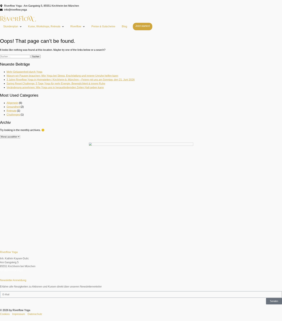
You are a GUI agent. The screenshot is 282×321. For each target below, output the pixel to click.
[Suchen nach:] (15, 56)
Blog (124, 26)
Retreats (11, 110)
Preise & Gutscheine (103, 26)
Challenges (13, 114)
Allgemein (12, 103)
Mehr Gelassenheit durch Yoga (24, 71)
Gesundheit (13, 106)
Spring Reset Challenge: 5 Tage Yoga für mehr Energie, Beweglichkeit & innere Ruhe (56, 83)
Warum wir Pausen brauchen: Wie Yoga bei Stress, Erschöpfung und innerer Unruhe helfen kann (62, 75)
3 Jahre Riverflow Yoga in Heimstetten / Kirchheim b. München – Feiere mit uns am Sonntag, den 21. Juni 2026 (71, 79)
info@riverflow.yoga (11, 270)
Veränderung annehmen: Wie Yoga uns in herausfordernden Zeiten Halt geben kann (55, 87)
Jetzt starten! (142, 26)
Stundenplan (10, 26)
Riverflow (75, 26)
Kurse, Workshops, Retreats (44, 26)
